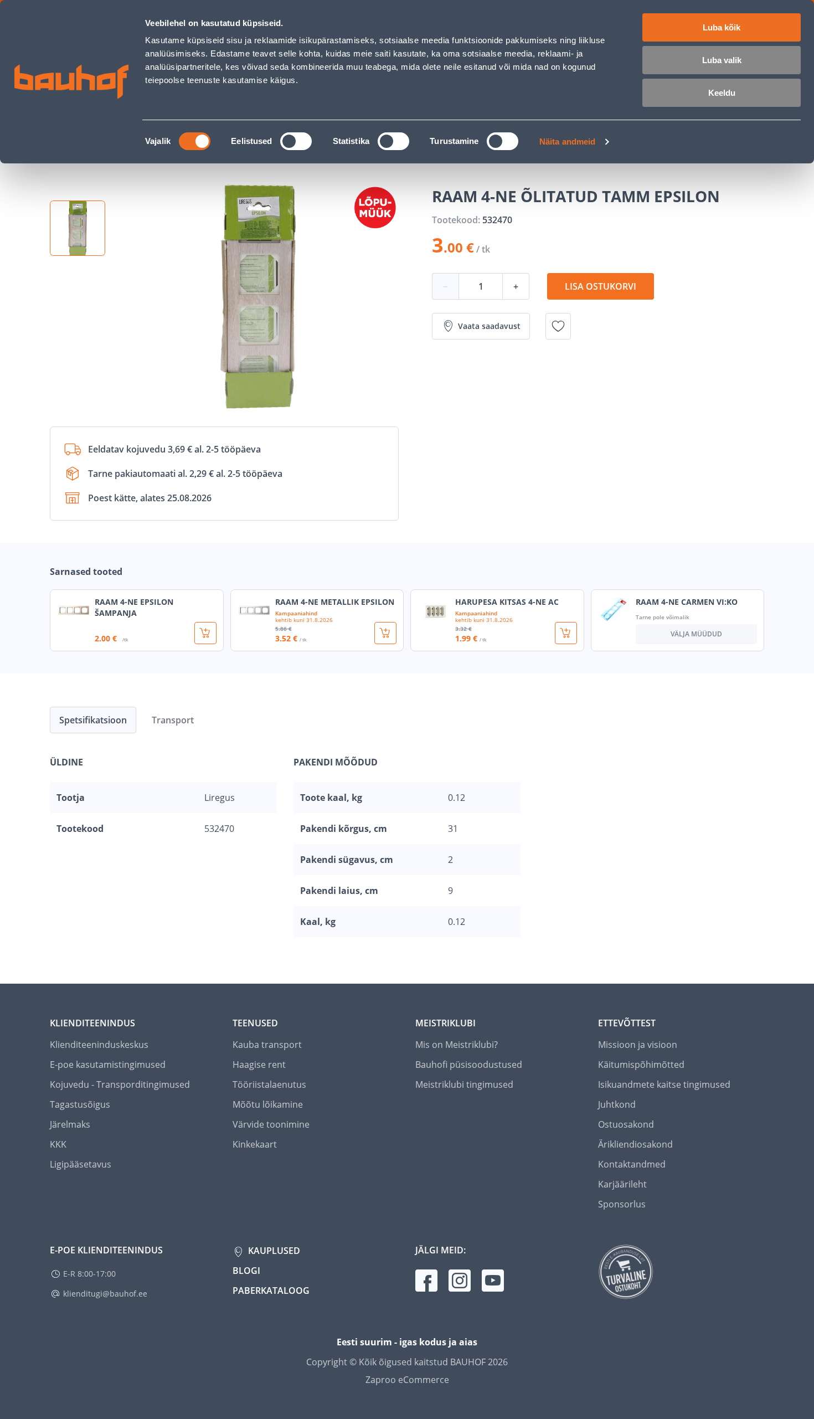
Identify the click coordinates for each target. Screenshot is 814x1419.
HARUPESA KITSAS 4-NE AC (507, 602)
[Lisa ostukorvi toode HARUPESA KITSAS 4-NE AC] (566, 633)
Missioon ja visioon (637, 1044)
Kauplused (273, 1251)
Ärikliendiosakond (635, 1144)
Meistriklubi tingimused (464, 1084)
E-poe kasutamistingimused (108, 1064)
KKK (58, 1144)
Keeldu (721, 92)
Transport (173, 720)
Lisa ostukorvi (600, 286)
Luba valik (721, 60)
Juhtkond (617, 1104)
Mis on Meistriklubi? (456, 1044)
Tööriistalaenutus (269, 1084)
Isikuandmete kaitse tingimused (664, 1084)
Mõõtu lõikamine (268, 1104)
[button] (77, 228)
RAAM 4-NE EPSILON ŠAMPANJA (134, 607)
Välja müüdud (696, 634)
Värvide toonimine (271, 1124)
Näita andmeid (567, 141)
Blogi (246, 1270)
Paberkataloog (271, 1290)
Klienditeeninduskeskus (99, 1044)
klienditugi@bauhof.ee (105, 1293)
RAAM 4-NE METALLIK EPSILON (334, 602)
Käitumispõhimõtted (641, 1064)
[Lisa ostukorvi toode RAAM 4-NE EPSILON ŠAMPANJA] (205, 633)
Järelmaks (70, 1124)
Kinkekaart (255, 1144)
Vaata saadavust (489, 326)
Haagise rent (259, 1064)
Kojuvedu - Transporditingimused (120, 1084)
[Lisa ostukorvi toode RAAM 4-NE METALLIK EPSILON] (385, 633)
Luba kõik (721, 27)
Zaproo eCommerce (407, 1380)
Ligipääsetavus (80, 1164)
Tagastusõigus (80, 1104)
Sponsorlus (622, 1204)
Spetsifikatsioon (93, 720)
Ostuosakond (626, 1124)
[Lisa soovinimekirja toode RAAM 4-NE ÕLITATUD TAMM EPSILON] (558, 326)
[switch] (296, 141)
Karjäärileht (622, 1184)
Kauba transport (267, 1044)
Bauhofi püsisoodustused (468, 1064)
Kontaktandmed (632, 1164)
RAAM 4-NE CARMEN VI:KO (687, 602)
